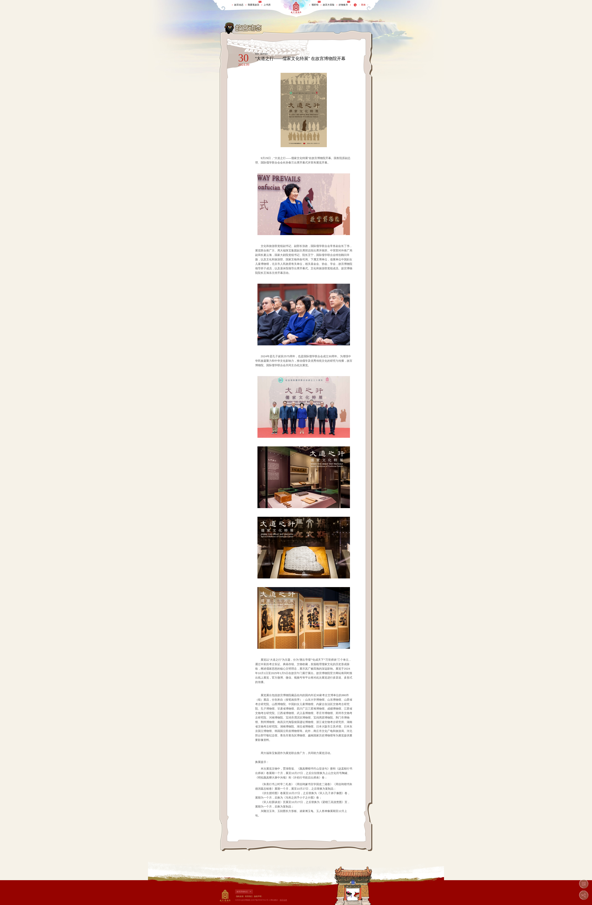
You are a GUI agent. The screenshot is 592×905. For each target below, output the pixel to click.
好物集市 (343, 4)
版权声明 (257, 896)
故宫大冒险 (328, 4)
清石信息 (283, 900)
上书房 (267, 4)
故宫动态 (238, 4)
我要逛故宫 (253, 4)
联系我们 (249, 896)
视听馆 (315, 4)
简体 (363, 4)
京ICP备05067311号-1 (260, 900)
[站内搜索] (355, 5)
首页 (257, 54)
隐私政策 (240, 896)
